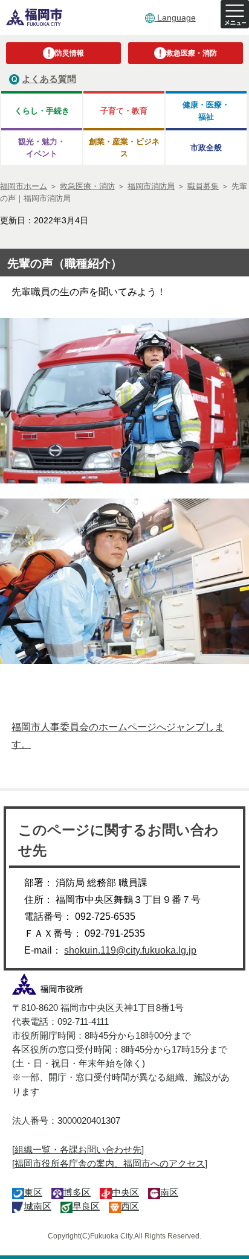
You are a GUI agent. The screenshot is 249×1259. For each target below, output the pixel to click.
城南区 (37, 1206)
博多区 (77, 1192)
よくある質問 (49, 79)
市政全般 (206, 147)
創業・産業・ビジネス (124, 147)
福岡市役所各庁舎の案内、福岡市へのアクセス (110, 1163)
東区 (33, 1192)
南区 (169, 1192)
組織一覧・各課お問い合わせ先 (78, 1149)
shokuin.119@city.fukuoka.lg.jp (130, 950)
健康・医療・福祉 (206, 110)
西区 (130, 1206)
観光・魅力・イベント (41, 147)
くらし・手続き (42, 110)
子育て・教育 (123, 110)
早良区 (86, 1206)
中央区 (125, 1192)
